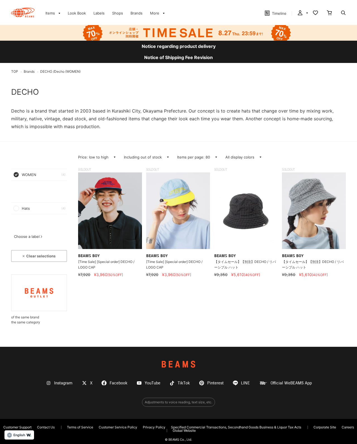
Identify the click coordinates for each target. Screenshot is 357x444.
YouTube (152, 383)
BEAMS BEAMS (23, 13)
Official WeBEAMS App (291, 383)
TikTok (184, 383)
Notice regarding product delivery (179, 46)
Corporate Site (324, 427)
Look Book (77, 13)
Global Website (184, 430)
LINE (245, 383)
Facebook (118, 383)
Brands (137, 13)
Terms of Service (80, 427)
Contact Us (46, 427)
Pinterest (215, 383)
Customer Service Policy (118, 427)
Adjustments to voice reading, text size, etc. (178, 402)
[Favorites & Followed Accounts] (315, 13)
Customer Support (17, 427)
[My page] (302, 13)
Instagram (63, 383)
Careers (348, 427)
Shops (117, 13)
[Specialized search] (343, 13)
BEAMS (178, 364)
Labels (99, 13)
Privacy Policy (154, 427)
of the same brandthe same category (25, 319)
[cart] (329, 13)
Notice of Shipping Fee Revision (178, 57)
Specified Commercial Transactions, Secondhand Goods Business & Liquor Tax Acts (236, 427)
